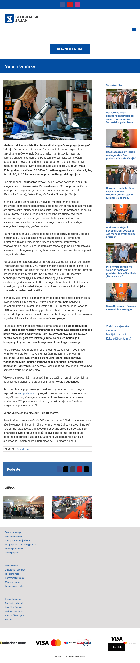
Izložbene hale (12, 574)
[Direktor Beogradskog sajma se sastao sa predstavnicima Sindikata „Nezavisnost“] (121, 253)
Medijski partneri (116, 334)
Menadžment (11, 565)
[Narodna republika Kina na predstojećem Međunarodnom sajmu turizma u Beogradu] (121, 174)
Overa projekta (12, 552)
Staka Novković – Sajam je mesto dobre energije (121, 308)
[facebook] (62, 4)
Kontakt (9, 619)
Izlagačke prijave (13, 599)
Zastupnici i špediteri (15, 569)
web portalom (25, 393)
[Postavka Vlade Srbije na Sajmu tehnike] (72, 507)
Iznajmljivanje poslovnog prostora (21, 544)
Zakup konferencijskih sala (18, 540)
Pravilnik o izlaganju (14, 603)
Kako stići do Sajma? (118, 338)
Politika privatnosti (14, 611)
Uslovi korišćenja (13, 607)
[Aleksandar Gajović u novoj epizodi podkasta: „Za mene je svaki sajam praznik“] (121, 213)
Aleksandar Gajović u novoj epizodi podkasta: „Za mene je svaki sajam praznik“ (120, 232)
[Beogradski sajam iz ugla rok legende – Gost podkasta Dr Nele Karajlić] (121, 138)
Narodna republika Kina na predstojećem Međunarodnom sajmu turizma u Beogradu (120, 193)
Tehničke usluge (13, 532)
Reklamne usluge (13, 536)
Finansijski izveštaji (14, 586)
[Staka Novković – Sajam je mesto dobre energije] (121, 292)
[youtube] (70, 4)
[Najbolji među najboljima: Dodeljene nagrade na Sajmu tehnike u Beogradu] (23, 507)
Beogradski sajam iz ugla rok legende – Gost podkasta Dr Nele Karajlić (121, 155)
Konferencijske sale (14, 578)
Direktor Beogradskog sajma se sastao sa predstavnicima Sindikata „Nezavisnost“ (121, 271)
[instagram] (77, 4)
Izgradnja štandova (14, 548)
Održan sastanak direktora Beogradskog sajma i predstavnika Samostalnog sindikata (120, 117)
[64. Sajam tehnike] (47, 81)
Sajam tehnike (23, 449)
